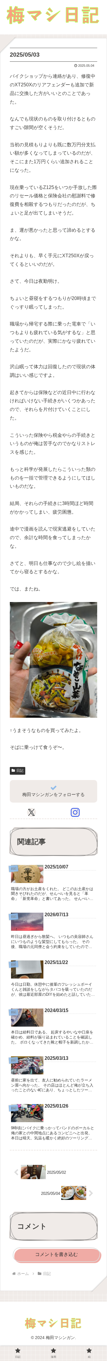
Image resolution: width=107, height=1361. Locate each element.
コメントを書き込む (56, 1254)
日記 (19, 770)
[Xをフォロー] (31, 812)
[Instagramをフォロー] (75, 812)
